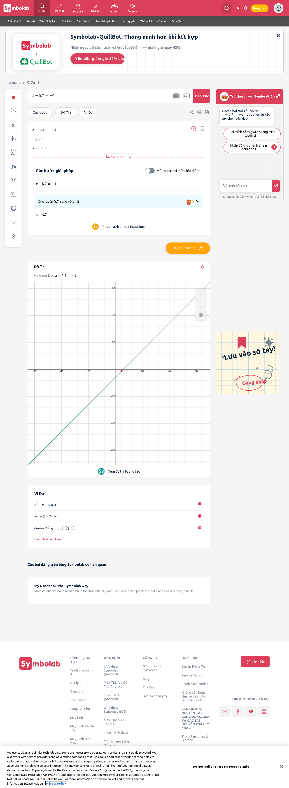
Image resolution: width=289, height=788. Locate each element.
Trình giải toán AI (81, 672)
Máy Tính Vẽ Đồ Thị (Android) (116, 684)
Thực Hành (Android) (112, 697)
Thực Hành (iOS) (116, 732)
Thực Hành (78, 700)
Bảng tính (77, 691)
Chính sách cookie (195, 684)
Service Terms (192, 675)
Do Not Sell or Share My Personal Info (221, 766)
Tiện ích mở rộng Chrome (116, 743)
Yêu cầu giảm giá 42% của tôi (100, 59)
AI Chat (75, 683)
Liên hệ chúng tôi (155, 696)
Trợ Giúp (149, 687)
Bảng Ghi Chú (80, 709)
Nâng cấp (259, 8)
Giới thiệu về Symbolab (152, 668)
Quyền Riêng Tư (193, 666)
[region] (144, 767)
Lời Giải (11, 83)
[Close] (282, 766)
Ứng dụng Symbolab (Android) (111, 670)
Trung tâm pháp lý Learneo (195, 738)
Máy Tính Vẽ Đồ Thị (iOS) (116, 722)
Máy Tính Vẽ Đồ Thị (82, 728)
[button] (176, 99)
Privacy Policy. (56, 783)
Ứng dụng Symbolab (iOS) (115, 709)
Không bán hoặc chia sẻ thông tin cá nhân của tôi (194, 696)
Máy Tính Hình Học (81, 740)
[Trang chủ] (40, 669)
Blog (146, 679)
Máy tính (76, 717)
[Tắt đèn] (245, 8)
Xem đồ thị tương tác (124, 471)
